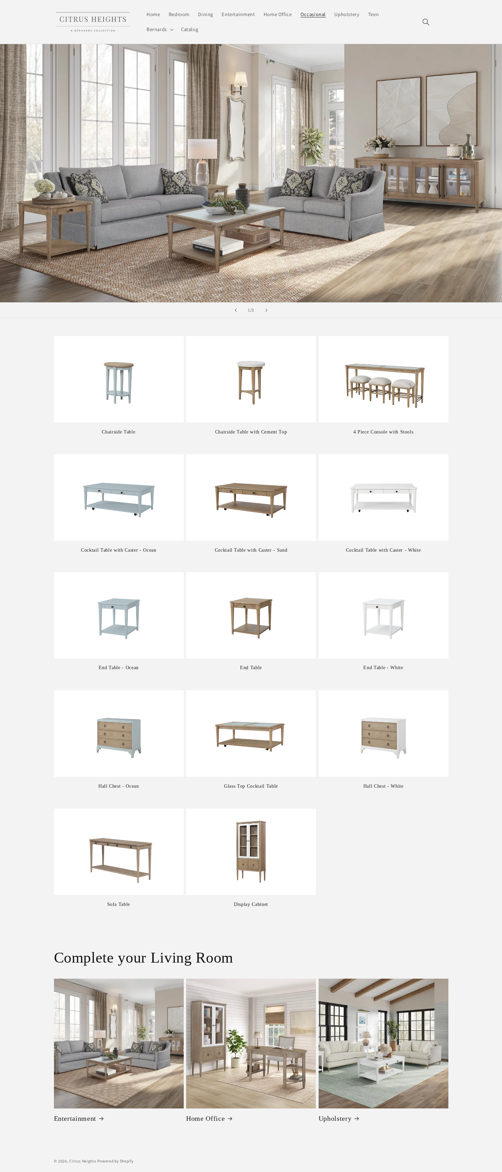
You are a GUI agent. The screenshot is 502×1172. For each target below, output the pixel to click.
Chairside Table (118, 432)
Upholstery (335, 1118)
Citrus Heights (82, 1160)
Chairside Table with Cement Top (251, 432)
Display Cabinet (251, 904)
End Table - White (383, 668)
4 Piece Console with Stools (383, 432)
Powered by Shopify (115, 1160)
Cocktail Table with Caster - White (383, 550)
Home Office (205, 1118)
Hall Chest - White (383, 786)
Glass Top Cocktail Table (251, 786)
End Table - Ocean (119, 668)
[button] (159, 29)
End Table (251, 668)
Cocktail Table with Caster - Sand (251, 549)
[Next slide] (266, 310)
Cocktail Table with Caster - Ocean (118, 550)
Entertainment (75, 1118)
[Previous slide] (235, 310)
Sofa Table (118, 904)
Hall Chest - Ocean (118, 786)
